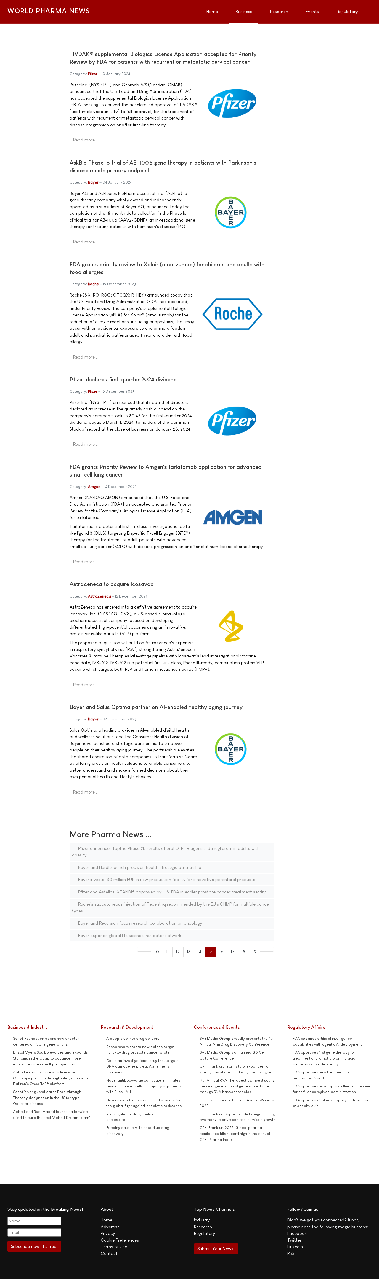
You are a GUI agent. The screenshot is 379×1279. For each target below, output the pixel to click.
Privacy (108, 1233)
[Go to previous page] (148, 949)
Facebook (297, 1233)
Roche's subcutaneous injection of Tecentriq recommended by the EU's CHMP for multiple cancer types (171, 907)
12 (178, 951)
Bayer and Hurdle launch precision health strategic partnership (139, 867)
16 (221, 951)
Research (203, 1226)
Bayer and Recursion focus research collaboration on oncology (139, 923)
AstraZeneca (99, 596)
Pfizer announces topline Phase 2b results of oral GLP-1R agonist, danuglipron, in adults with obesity (166, 852)
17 (233, 951)
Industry (202, 1219)
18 (243, 951)
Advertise (110, 1226)
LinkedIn (295, 1246)
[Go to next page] (263, 949)
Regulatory (204, 1233)
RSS (290, 1253)
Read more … (86, 139)
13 (189, 951)
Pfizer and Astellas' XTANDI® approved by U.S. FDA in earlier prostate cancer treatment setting (172, 891)
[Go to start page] (140, 949)
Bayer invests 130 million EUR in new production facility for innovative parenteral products (166, 879)
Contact (109, 1253)
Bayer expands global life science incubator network (129, 935)
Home (106, 1219)
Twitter (294, 1240)
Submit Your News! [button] (216, 1248)
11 (167, 951)
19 (254, 951)
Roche (93, 284)
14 (199, 951)
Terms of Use (114, 1246)
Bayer (93, 182)
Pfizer (92, 73)
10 (157, 951)
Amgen (94, 486)
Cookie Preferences (120, 1240)
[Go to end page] (270, 949)
